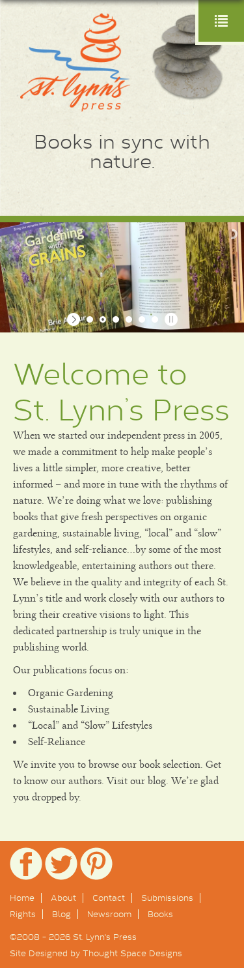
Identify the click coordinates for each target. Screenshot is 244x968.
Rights (23, 914)
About (63, 897)
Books (160, 914)
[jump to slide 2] (102, 319)
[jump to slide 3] (115, 319)
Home (22, 897)
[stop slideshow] (169, 319)
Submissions (167, 897)
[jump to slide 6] (154, 319)
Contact (108, 897)
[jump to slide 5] (141, 319)
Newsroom (109, 914)
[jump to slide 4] (128, 319)
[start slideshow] (75, 319)
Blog (61, 914)
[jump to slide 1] (89, 319)
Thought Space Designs (132, 953)
